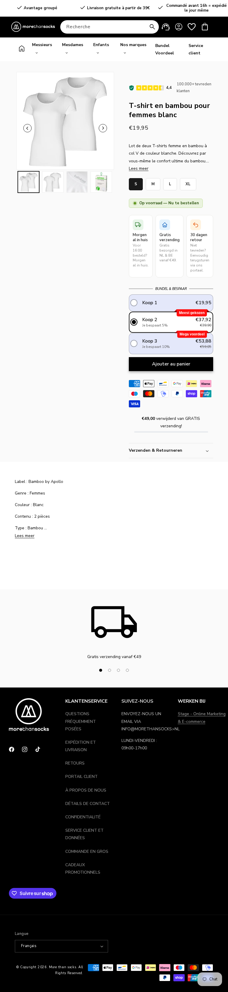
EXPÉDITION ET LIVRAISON (80, 746)
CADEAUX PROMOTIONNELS (82, 868)
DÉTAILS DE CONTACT (87, 803)
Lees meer (138, 168)
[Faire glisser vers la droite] (141, 670)
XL (188, 182)
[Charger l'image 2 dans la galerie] (53, 182)
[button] (204, 26)
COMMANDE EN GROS (86, 851)
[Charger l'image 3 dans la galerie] (77, 182)
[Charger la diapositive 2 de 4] (109, 670)
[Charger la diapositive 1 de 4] (100, 670)
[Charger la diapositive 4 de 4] (127, 670)
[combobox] (109, 27)
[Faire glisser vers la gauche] (27, 128)
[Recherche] (152, 26)
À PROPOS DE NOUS (85, 790)
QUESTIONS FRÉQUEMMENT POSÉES (80, 721)
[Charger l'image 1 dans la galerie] (28, 182)
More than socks (62, 967)
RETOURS (75, 763)
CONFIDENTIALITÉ (83, 817)
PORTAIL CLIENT (81, 776)
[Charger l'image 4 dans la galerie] (101, 182)
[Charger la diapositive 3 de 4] (118, 670)
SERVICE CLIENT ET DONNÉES (84, 834)
